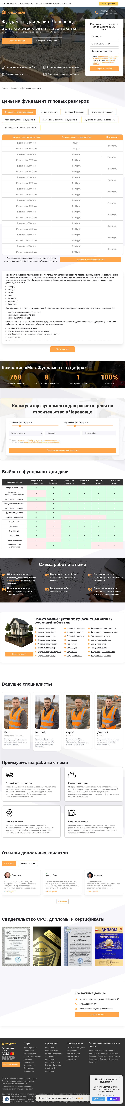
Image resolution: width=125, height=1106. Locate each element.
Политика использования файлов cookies (18, 1081)
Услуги (27, 1043)
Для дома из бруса (98, 644)
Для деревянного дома (100, 636)
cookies (80, 1098)
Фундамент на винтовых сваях (19, 112)
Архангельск (103, 1053)
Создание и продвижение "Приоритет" (17, 1086)
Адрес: (99, 999)
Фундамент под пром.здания (49, 652)
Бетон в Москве (73, 1053)
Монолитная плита (49, 112)
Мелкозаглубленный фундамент (20, 120)
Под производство (74, 655)
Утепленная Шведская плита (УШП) (21, 127)
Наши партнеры (75, 1043)
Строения (15, 88)
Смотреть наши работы (47, 41)
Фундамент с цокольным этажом (99, 120)
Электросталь (114, 1050)
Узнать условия (108, 4)
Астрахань (113, 1053)
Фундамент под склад (46, 655)
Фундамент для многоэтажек (103, 652)
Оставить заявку (17, 41)
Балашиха (93, 1056)
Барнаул (101, 1056)
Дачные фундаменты (75, 636)
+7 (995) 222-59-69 (107, 11)
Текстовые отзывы (28, 864)
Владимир (104, 1059)
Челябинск (103, 1050)
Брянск (117, 1056)
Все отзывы (9, 864)
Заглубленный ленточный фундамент (59, 120)
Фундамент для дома (46, 628)
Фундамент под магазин (101, 655)
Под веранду (72, 644)
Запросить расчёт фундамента (90, 260)
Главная (5, 88)
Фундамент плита (52, 1062)
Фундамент (51, 1043)
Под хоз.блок (72, 652)
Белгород (109, 1056)
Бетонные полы (30, 1065)
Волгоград (113, 1059)
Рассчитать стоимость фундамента (62, 450)
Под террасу (72, 640)
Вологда (92, 1062)
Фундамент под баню (46, 632)
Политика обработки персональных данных (19, 1079)
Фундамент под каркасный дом (103, 628)
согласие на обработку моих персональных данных (105, 58)
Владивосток (94, 1059)
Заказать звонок (96, 1014)
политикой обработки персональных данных (104, 62)
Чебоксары (93, 1050)
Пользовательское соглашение (14, 1084)
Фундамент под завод (76, 628)
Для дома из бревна (99, 648)
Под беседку (72, 648)
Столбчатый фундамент (102, 112)
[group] (16, 948)
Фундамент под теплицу (47, 644)
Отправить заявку (104, 69)
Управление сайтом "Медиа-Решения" (17, 1089)
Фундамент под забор (46, 636)
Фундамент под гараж (47, 640)
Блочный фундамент (74, 112)
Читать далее (62, 349)
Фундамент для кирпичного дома (104, 632)
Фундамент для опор (75, 632)
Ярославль (93, 1053)
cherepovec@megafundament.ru (99, 1009)
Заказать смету (19, 654)
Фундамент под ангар (46, 648)
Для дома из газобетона (101, 640)
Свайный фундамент (53, 1053)
